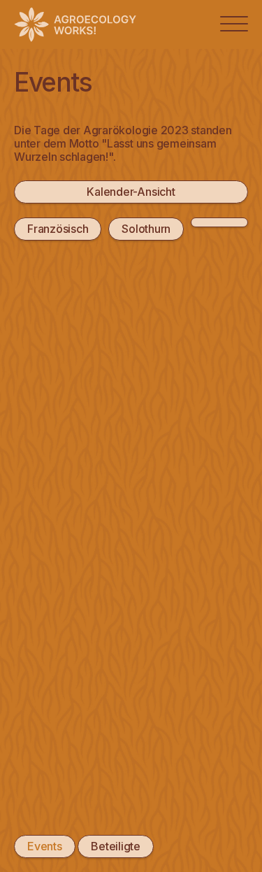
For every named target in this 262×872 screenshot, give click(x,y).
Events (44, 846)
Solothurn (146, 229)
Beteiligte (115, 846)
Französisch (57, 229)
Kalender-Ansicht (131, 192)
